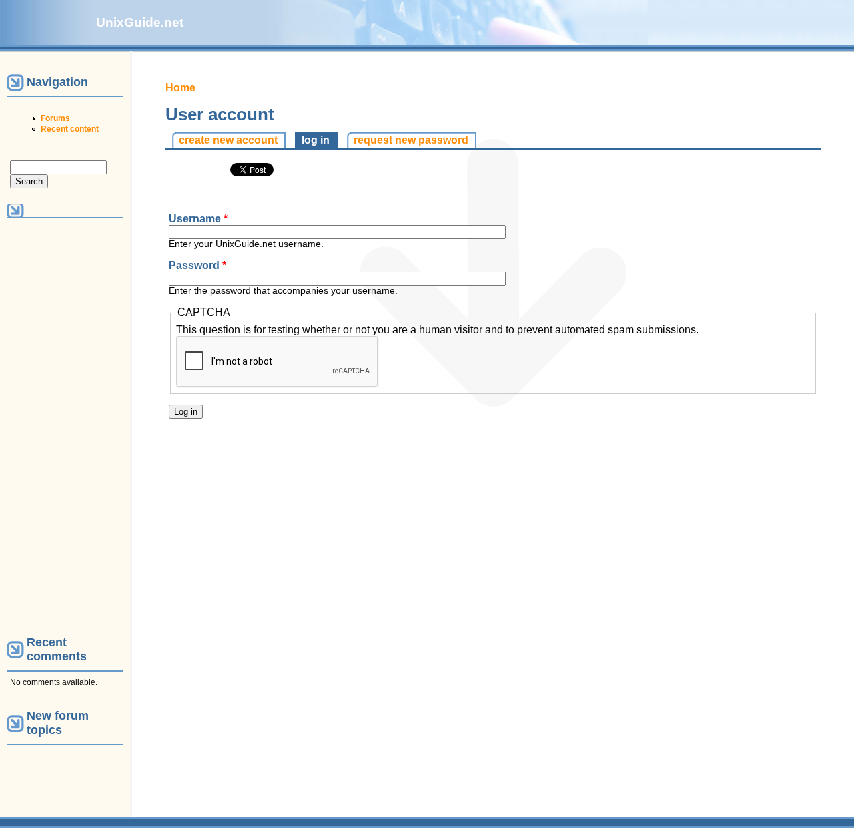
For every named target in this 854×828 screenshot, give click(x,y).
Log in (320, 140)
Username (198, 218)
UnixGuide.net (139, 22)
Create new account (228, 140)
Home (180, 87)
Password (197, 265)
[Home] (48, 38)
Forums (55, 118)
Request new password (411, 140)
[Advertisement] (65, 425)
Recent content (70, 129)
